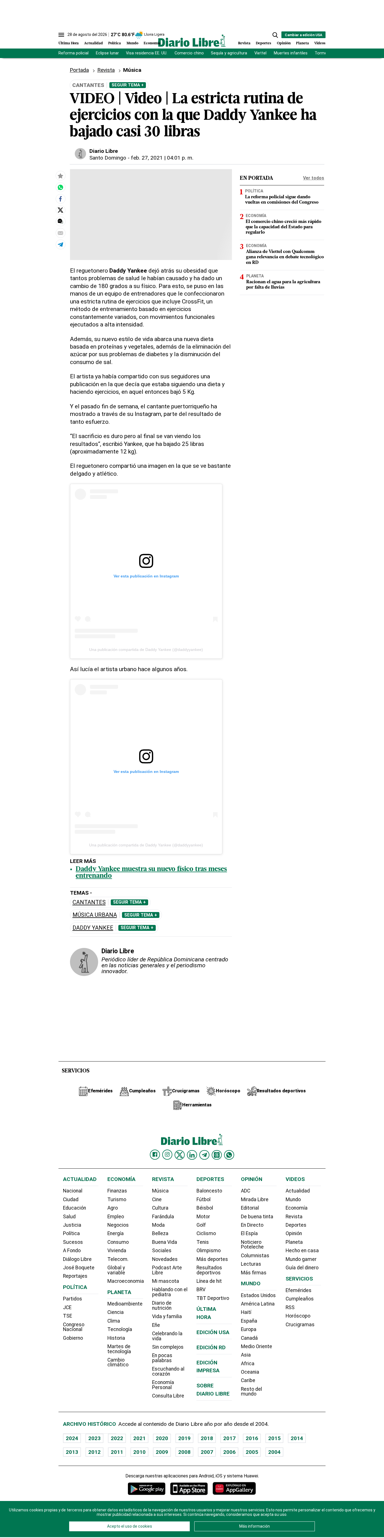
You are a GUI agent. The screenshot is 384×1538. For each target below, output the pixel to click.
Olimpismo (208, 1250)
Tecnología (119, 1329)
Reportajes (75, 1276)
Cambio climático (117, 1362)
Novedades (165, 1259)
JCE (67, 1307)
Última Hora (68, 43)
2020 (162, 1438)
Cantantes (89, 902)
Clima (113, 1321)
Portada (79, 70)
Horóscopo (298, 1316)
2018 (207, 1438)
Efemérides (298, 1290)
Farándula (163, 1216)
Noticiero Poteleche (252, 1244)
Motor (203, 1216)
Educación (74, 1208)
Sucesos (73, 1242)
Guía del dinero (302, 1267)
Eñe (156, 1325)
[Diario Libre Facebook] (155, 1155)
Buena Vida (164, 1242)
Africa (247, 1363)
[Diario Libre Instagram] (167, 1155)
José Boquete (78, 1267)
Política (114, 43)
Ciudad (70, 1199)
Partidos (72, 1299)
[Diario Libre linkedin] (192, 1155)
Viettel (260, 53)
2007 (207, 1452)
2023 (94, 1438)
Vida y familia (167, 1316)
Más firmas (253, 1272)
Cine (157, 1199)
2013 (72, 1452)
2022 (117, 1438)
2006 (229, 1452)
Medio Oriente (256, 1346)
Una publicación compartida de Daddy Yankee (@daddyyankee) (146, 649)
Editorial (250, 1208)
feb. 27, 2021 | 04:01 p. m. (162, 158)
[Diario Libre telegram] (204, 1155)
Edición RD (211, 1347)
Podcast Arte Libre (167, 1270)
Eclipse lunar (107, 53)
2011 (117, 1452)
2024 (72, 1438)
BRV (200, 1289)
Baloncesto (209, 1191)
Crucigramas (300, 1324)
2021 (139, 1438)
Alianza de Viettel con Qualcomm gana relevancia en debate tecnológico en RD (285, 257)
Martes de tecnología (119, 1349)
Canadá (249, 1338)
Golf (201, 1225)
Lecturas (251, 1264)
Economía (152, 43)
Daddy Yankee (93, 928)
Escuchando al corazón (168, 1371)
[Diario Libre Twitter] (180, 1155)
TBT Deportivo (212, 1298)
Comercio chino (189, 53)
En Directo (252, 1225)
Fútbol (203, 1199)
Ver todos (313, 178)
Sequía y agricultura (229, 53)
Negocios (118, 1225)
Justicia (72, 1225)
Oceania (250, 1372)
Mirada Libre (254, 1199)
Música (132, 70)
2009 (162, 1452)
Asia (246, 1355)
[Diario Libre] (192, 40)
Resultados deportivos (209, 1270)
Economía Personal (163, 1385)
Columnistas (255, 1255)
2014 (297, 1438)
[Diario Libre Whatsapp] (229, 1155)
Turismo (116, 1199)
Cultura (160, 1208)
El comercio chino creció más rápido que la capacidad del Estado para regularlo (283, 227)
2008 (184, 1452)
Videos (320, 43)
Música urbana (95, 915)
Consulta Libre (168, 1396)
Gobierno (73, 1338)
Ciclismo (206, 1233)
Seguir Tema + (128, 85)
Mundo (132, 43)
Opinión (284, 43)
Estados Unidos (258, 1295)
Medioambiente (125, 1304)
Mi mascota (165, 1281)
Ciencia (115, 1312)
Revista (244, 43)
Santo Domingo (107, 158)
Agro (112, 1208)
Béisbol (204, 1208)
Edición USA (212, 1332)
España (249, 1321)
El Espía (249, 1233)
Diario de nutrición (161, 1305)
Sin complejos (168, 1347)
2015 (274, 1438)
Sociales (161, 1250)
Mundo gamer (301, 1259)
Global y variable (116, 1270)
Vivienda (116, 1250)
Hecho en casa (302, 1250)
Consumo (118, 1242)
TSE (67, 1316)
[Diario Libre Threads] (217, 1155)
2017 (229, 1438)
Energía (115, 1233)
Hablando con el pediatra (170, 1292)
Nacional (72, 1191)
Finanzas (117, 1191)
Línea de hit (209, 1281)
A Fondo (72, 1250)
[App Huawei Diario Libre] (234, 1488)
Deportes (263, 43)
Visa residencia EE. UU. (146, 53)
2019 (184, 1438)
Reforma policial (73, 53)
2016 (252, 1438)
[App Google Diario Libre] (147, 1488)
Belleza (160, 1233)
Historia (116, 1338)
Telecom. (117, 1259)
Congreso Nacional (73, 1327)
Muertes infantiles (291, 53)
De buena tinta (257, 1216)
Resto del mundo (251, 1391)
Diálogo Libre (77, 1259)
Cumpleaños (300, 1299)
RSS (290, 1307)
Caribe (248, 1380)
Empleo (115, 1216)
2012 (94, 1452)
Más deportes (212, 1259)
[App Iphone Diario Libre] (189, 1488)
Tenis (202, 1242)
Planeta (302, 43)
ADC (245, 1191)
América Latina (258, 1304)
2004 (274, 1452)
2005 (252, 1452)
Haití (246, 1312)
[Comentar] (60, 221)
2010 (139, 1452)
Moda (158, 1225)
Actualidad (93, 43)
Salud (69, 1216)
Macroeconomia (125, 1281)
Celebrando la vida (167, 1336)
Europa (248, 1329)
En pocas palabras (162, 1358)
